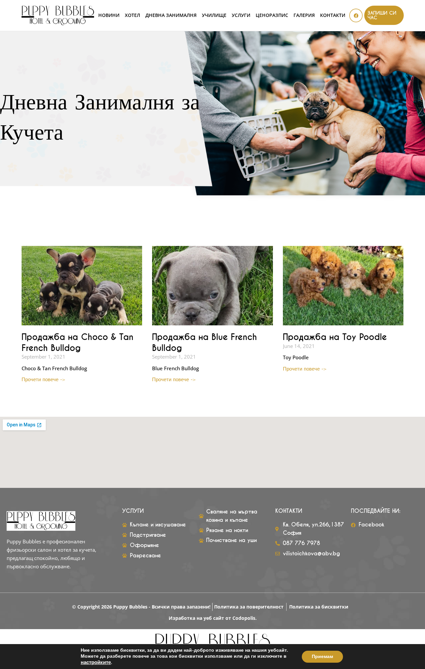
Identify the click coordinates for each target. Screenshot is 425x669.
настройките (96, 662)
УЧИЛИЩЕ (214, 15)
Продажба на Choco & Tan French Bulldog (77, 343)
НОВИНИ (109, 15)
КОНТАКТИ (332, 15)
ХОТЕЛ (132, 15)
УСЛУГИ (241, 15)
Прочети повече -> (43, 379)
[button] (384, 15)
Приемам (322, 656)
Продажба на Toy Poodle (335, 337)
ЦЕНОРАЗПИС (272, 15)
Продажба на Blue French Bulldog (204, 343)
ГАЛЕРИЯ (304, 15)
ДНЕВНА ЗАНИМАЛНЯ (171, 15)
